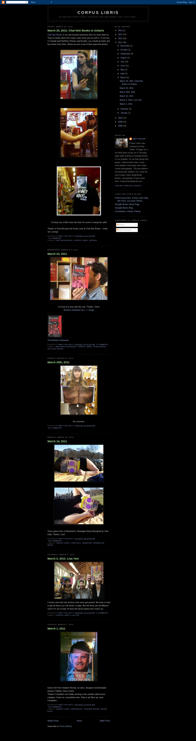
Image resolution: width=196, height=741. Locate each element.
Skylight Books (55, 349)
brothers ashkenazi (66, 347)
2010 (120, 118)
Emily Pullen (138, 139)
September (126, 54)
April (123, 73)
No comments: (55, 428)
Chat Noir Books (54, 35)
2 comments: (102, 613)
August (124, 58)
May (123, 69)
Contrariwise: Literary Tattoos (128, 211)
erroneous (76, 709)
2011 (120, 42)
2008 (120, 126)
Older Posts (105, 721)
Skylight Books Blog (124, 208)
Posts (121, 225)
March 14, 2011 (57, 441)
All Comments (125, 230)
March (124, 77)
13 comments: (55, 238)
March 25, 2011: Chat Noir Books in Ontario (75, 30)
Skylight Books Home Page (127, 204)
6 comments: (102, 344)
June (123, 65)
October (124, 50)
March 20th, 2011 (58, 362)
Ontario (93, 240)
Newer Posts (53, 721)
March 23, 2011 (57, 253)
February (125, 109)
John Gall (76, 543)
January (124, 113)
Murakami (87, 543)
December (125, 46)
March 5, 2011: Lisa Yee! (63, 558)
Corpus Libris (98, 12)
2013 (120, 34)
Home (79, 721)
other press (99, 347)
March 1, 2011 (56, 628)
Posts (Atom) (66, 726)
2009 (120, 122)
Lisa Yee (75, 615)
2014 (120, 30)
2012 (120, 38)
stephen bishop (92, 709)
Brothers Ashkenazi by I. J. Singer (79, 310)
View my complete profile (128, 186)
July (123, 61)
